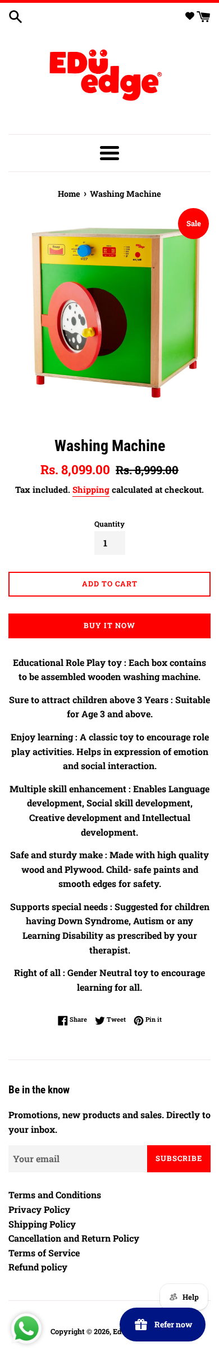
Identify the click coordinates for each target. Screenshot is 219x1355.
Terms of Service (44, 1253)
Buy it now (109, 625)
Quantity (109, 523)
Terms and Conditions (54, 1194)
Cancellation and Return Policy (73, 1238)
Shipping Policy (42, 1224)
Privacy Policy (39, 1209)
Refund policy (37, 1267)
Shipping (91, 489)
